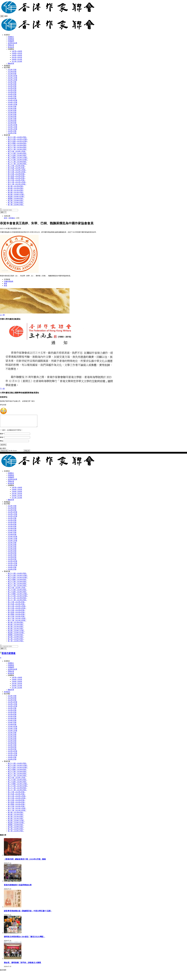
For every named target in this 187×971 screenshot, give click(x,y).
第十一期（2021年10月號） (17, 184)
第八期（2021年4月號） (16, 190)
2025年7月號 (12, 119)
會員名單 (11, 47)
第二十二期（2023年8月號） (17, 161)
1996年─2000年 (17, 55)
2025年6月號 (12, 116)
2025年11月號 (12, 127)
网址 (1, 441)
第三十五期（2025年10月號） (18, 141)
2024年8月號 (12, 98)
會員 (5, 285)
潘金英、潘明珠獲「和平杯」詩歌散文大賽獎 (22, 963)
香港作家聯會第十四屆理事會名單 (18, 885)
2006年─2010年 (17, 59)
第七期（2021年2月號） (16, 192)
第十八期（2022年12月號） (17, 170)
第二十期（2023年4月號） (17, 166)
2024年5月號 (12, 94)
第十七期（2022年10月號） (17, 172)
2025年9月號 (12, 123)
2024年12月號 (12, 104)
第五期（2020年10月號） (16, 196)
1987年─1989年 (17, 51)
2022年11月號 (12, 78)
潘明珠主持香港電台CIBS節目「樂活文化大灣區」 (24, 937)
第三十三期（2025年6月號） (17, 145)
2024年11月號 (12, 102)
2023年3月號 (12, 86)
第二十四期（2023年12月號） (18, 157)
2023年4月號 (12, 88)
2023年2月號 (12, 84)
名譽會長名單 (12, 43)
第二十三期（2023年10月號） (18, 159)
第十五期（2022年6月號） (17, 176)
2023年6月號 (12, 92)
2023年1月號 (12, 82)
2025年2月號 (12, 108)
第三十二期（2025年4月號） (17, 147)
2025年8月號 (12, 121)
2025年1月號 (12, 106)
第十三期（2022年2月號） (17, 180)
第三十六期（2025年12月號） (18, 139)
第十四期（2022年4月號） (17, 178)
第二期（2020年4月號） (16, 202)
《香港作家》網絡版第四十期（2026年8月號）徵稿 (25, 859)
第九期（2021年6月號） (16, 188)
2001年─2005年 (17, 57)
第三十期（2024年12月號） (17, 151)
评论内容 (3, 405)
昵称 (2, 433)
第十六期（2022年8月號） (17, 174)
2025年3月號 (12, 110)
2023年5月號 (12, 90)
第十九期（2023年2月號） (17, 168)
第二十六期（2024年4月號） (17, 153)
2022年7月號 (12, 69)
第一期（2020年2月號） (16, 204)
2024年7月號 (12, 96)
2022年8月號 (12, 71)
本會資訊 (7, 65)
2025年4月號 (12, 112)
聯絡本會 (11, 63)
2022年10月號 (12, 76)
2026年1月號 (12, 131)
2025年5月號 (12, 114)
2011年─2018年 (17, 61)
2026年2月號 (12, 133)
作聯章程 (11, 39)
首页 (5, 218)
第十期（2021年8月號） (16, 186)
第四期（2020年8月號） (16, 198)
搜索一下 (3, 212)
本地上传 (26, 450)
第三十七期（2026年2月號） (17, 137)
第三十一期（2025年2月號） (17, 149)
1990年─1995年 (17, 53)
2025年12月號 (12, 129)
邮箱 (2, 437)
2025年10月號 (12, 125)
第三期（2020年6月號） (16, 200)
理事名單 (11, 45)
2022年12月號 (12, 80)
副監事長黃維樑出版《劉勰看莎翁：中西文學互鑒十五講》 (28, 911)
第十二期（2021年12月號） (17, 182)
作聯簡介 (11, 37)
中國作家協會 (8, 281)
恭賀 (5, 283)
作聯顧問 (11, 41)
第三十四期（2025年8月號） (17, 143)
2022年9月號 (12, 74)
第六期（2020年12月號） (16, 194)
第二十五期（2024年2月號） (17, 155)
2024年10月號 (12, 100)
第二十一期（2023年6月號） (17, 164)
